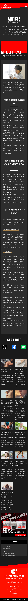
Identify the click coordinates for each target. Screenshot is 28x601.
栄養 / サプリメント (7, 548)
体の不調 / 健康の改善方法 (9, 555)
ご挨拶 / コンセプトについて (14, 586)
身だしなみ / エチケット (8, 551)
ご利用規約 (14, 588)
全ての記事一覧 (6, 546)
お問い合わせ (14, 593)
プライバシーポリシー (14, 591)
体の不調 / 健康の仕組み (8, 553)
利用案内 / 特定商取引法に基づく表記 (14, 589)
